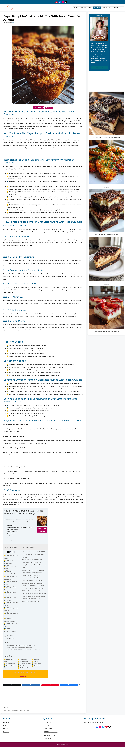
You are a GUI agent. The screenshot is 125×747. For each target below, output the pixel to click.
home (76, 7)
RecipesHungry (23, 676)
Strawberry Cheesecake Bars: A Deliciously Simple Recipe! (106, 331)
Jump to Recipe (39, 108)
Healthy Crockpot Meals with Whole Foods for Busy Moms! (16, 710)
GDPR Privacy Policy (50, 732)
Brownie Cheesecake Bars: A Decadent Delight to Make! (106, 234)
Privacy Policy (48, 729)
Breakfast (83, 7)
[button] (122, 8)
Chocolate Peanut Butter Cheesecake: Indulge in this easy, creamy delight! (106, 282)
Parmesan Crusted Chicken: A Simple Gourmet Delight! (106, 185)
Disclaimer (47, 738)
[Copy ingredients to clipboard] (16, 547)
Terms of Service (49, 735)
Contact (117, 7)
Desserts (97, 7)
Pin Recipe (42, 531)
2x (11, 552)
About (110, 7)
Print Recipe (49, 107)
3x (13, 552)
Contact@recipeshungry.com (94, 722)
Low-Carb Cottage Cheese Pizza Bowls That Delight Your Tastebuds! (18, 709)
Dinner (104, 7)
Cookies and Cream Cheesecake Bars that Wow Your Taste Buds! (106, 137)
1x (8, 552)
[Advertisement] (43, 154)
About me (47, 722)
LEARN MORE (99, 67)
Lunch (90, 7)
